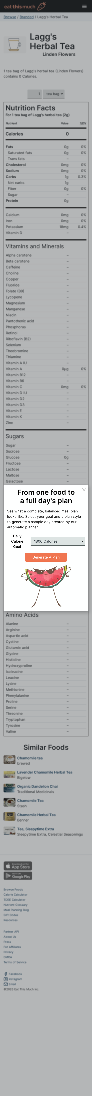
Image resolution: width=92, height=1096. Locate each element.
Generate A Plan (46, 557)
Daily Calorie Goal (17, 541)
